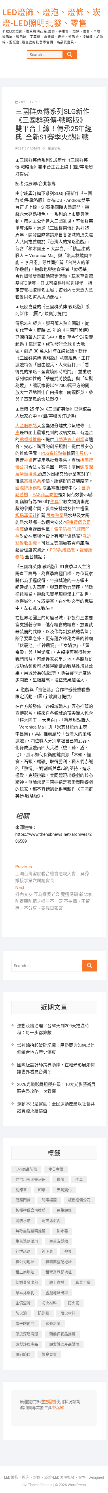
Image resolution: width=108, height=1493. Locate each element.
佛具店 (81, 453)
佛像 (60, 1179)
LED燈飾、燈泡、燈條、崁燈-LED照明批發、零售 (51, 18)
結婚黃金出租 (27, 1282)
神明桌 (47, 1251)
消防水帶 (23, 1220)
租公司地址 (25, 1262)
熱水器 (62, 1231)
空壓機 (50, 1402)
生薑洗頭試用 (27, 1241)
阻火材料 (67, 1313)
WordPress (77, 1485)
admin (34, 148)
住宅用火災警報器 (31, 1179)
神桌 (28, 460)
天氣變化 (64, 1190)
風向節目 (23, 1354)
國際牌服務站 (28, 487)
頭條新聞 (53, 1323)
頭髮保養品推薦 (62, 1334)
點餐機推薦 (30, 439)
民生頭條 (64, 1210)
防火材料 (49, 1303)
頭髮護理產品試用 (64, 1344)
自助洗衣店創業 (69, 439)
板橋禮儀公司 (79, 1200)
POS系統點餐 (54, 453)
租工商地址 (25, 1272)
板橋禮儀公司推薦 (31, 1210)
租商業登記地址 (59, 1262)
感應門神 (23, 1200)
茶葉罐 (58, 1408)
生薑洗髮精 (58, 1241)
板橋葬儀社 (26, 515)
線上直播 (56, 1282)
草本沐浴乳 (25, 1293)
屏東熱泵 (55, 515)
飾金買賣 (49, 1354)
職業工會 (82, 1282)
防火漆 (21, 1313)
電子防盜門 (65, 529)
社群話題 (23, 1251)
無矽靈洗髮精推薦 (31, 1231)
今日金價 (55, 1169)
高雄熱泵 (32, 481)
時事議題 (49, 1200)
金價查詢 (23, 1303)
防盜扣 (43, 1313)
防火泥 (73, 1303)
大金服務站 (26, 425)
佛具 (54, 501)
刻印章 (21, 1190)
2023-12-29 (29, 102)
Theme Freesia (40, 1485)
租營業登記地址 (59, 1272)
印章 (42, 1190)
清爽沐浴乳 (51, 1220)
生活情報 (54, 148)
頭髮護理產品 (27, 1344)
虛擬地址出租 (57, 1293)
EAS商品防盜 (45, 494)
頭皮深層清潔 (27, 1334)
